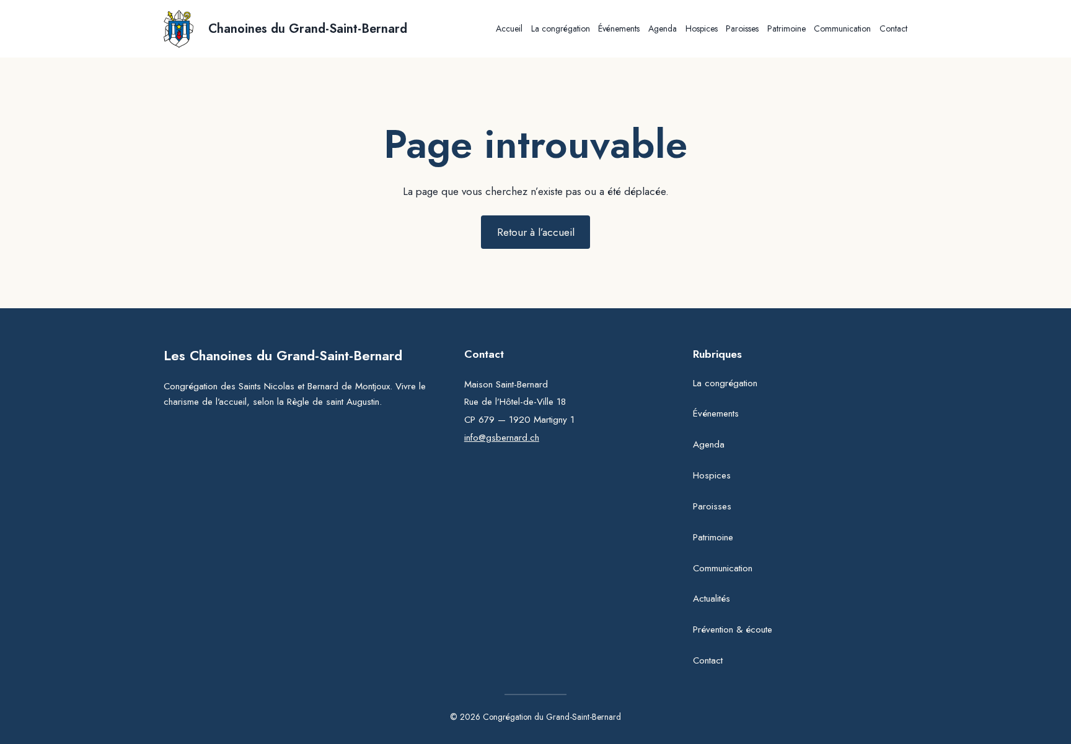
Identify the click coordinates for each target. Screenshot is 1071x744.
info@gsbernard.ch (501, 437)
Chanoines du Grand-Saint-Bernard (307, 29)
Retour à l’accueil (536, 232)
